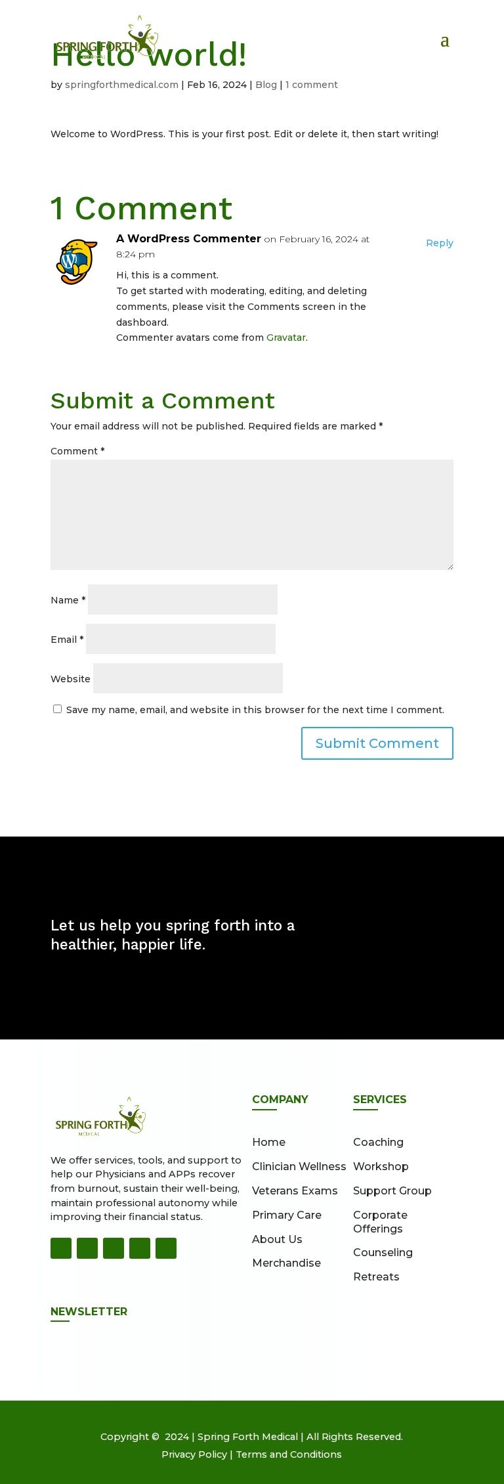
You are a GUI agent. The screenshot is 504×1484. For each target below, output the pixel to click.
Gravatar (286, 337)
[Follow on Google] (166, 1248)
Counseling (383, 1252)
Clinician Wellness (299, 1166)
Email (67, 639)
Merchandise (286, 1263)
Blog (266, 85)
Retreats (376, 1277)
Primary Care (287, 1215)
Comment (77, 451)
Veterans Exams (295, 1191)
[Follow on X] (113, 1248)
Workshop (381, 1166)
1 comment (311, 85)
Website (71, 679)
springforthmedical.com (121, 85)
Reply (439, 243)
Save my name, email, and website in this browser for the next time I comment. (255, 710)
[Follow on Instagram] (87, 1248)
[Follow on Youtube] (139, 1248)
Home (268, 1142)
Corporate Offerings (380, 1222)
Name (68, 600)
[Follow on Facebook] (61, 1248)
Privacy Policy (194, 1454)
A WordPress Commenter (188, 238)
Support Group (392, 1191)
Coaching (378, 1142)
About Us (277, 1239)
